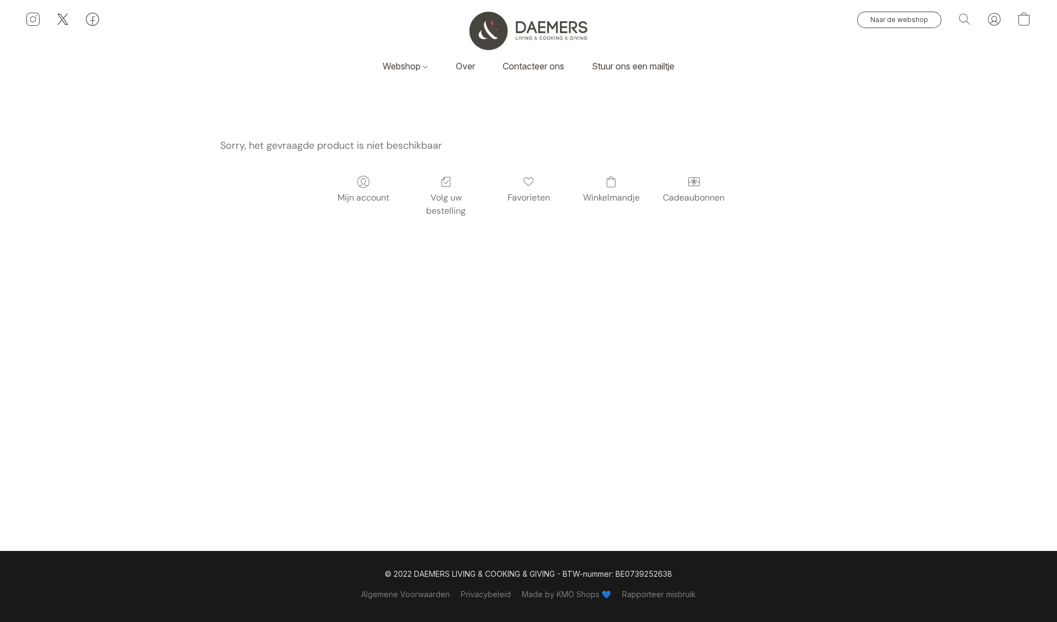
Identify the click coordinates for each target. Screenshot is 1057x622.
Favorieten (529, 197)
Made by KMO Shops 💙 (566, 594)
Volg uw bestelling (446, 204)
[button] (528, 30)
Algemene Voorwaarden (405, 594)
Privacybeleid (486, 594)
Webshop (403, 66)
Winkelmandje (611, 197)
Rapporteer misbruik (659, 594)
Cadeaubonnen (693, 197)
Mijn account (363, 197)
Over (465, 66)
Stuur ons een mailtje (633, 66)
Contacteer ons (533, 66)
